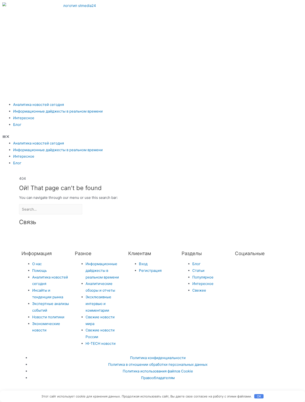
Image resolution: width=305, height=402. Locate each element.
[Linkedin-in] (102, 236)
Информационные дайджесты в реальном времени (58, 111)
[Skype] (115, 236)
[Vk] (224, 8)
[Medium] (89, 236)
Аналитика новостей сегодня (38, 104)
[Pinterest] (276, 8)
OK (259, 396)
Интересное (23, 118)
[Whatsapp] (250, 8)
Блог (17, 124)
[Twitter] (241, 267)
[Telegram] (212, 8)
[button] (152, 136)
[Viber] (128, 236)
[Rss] (141, 236)
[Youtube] (263, 8)
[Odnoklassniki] (237, 8)
